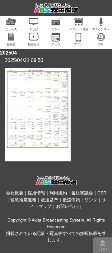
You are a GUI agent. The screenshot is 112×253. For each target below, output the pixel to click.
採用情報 (36, 192)
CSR (101, 192)
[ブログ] (56, 42)
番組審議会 (82, 192)
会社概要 (14, 192)
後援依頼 (71, 199)
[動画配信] (33, 42)
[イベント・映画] (78, 27)
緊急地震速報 (23, 199)
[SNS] (101, 42)
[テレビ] (33, 27)
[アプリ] (78, 42)
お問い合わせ (69, 206)
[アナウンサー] (101, 27)
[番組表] (11, 42)
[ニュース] (11, 27)
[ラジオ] (56, 27)
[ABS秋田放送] (56, 9)
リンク (90, 199)
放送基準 (49, 199)
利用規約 (58, 192)
